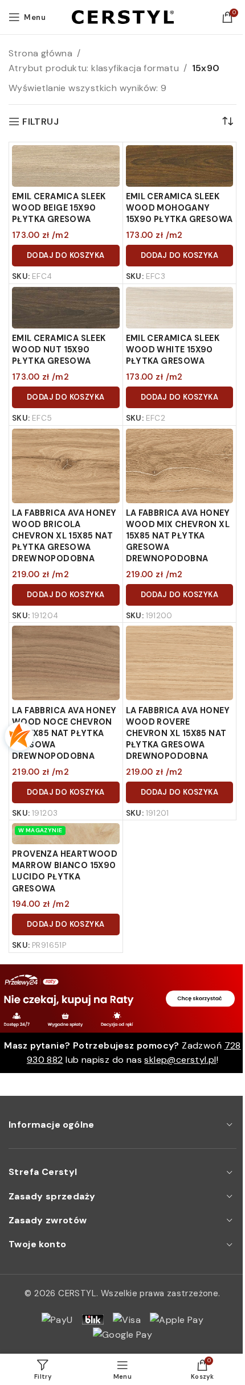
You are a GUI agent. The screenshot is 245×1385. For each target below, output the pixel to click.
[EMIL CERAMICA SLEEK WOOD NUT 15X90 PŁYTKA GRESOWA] (66, 307)
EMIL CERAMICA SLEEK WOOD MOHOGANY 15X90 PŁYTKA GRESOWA (179, 207)
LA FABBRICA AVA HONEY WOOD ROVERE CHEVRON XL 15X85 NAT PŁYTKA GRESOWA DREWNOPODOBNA (178, 733)
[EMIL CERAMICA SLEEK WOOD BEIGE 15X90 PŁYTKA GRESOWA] (66, 166)
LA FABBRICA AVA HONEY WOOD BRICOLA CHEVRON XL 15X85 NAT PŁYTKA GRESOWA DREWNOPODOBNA (64, 536)
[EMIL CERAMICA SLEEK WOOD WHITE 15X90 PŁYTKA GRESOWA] (180, 307)
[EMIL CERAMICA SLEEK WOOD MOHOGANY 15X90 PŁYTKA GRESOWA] (180, 166)
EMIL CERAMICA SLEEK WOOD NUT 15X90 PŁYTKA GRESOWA (59, 349)
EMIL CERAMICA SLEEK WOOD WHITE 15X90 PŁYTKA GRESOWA (173, 349)
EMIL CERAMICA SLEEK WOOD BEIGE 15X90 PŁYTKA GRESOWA (59, 207)
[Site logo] (123, 16)
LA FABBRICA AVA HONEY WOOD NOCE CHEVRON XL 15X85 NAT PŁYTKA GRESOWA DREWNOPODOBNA (64, 733)
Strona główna (40, 53)
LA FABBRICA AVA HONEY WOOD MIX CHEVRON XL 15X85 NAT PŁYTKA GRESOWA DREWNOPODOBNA (178, 536)
